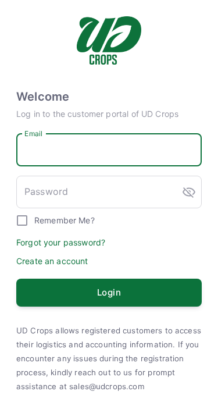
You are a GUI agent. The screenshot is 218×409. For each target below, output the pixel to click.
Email (33, 133)
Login (109, 292)
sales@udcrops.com (107, 386)
